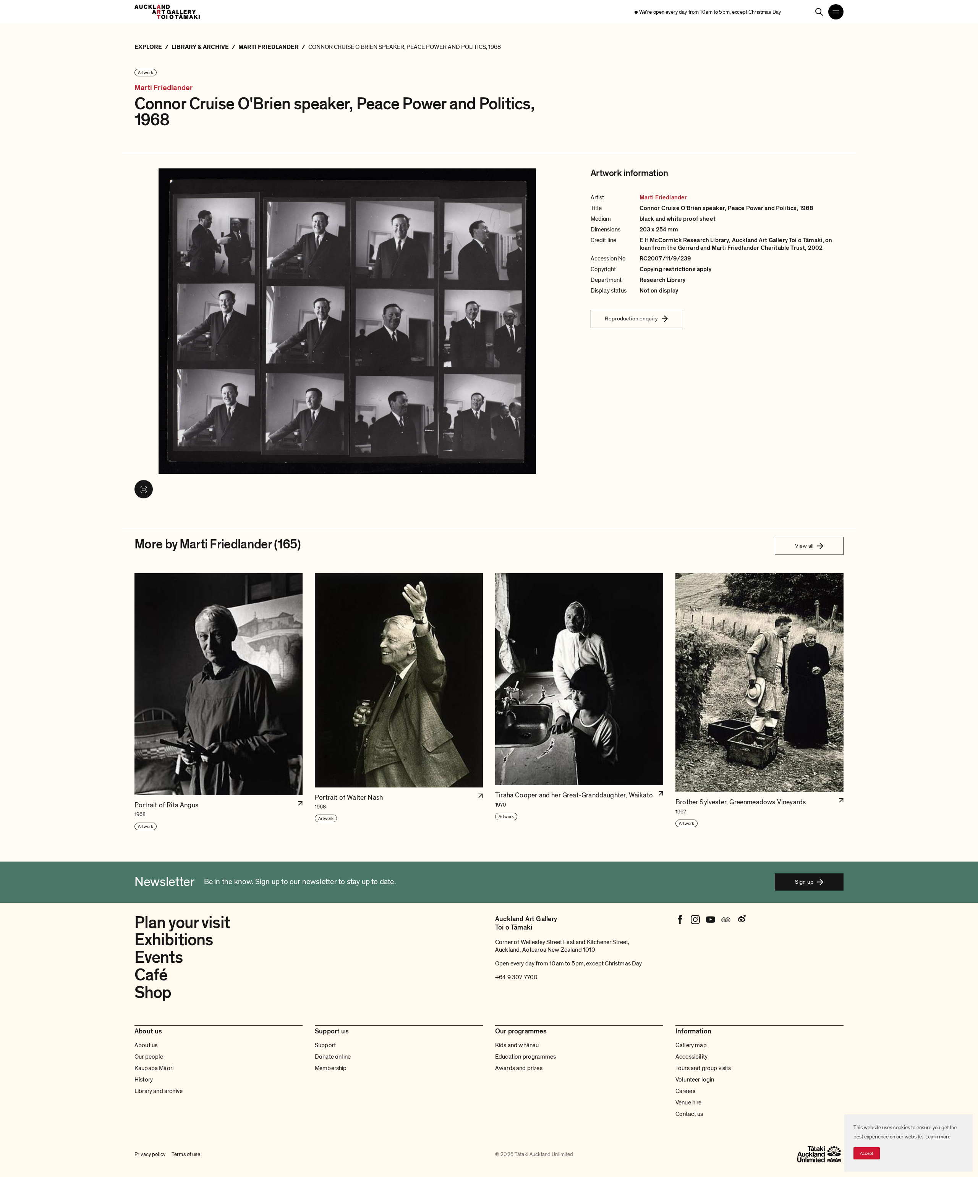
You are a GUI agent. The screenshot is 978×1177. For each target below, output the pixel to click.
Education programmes (525, 1057)
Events (158, 957)
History (143, 1079)
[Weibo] (741, 919)
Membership (331, 1068)
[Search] (819, 11)
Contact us (689, 1114)
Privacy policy (149, 1154)
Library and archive (158, 1091)
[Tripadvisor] (725, 919)
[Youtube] (710, 919)
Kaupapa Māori (153, 1068)
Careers (685, 1091)
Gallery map (691, 1045)
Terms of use (186, 1154)
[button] (218, 702)
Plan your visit (182, 923)
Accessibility (691, 1057)
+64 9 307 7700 (516, 977)
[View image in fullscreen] (143, 489)
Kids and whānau (517, 1045)
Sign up (804, 882)
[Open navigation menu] (836, 11)
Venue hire (688, 1102)
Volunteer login (694, 1079)
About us (145, 1045)
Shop (152, 992)
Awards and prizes (518, 1068)
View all (804, 546)
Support (325, 1045)
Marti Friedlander (163, 88)
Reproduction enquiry (631, 318)
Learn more (937, 1136)
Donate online (333, 1057)
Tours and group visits (703, 1068)
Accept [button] (866, 1153)
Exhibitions (173, 940)
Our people (149, 1057)
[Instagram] (695, 919)
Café (150, 975)
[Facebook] (680, 919)
